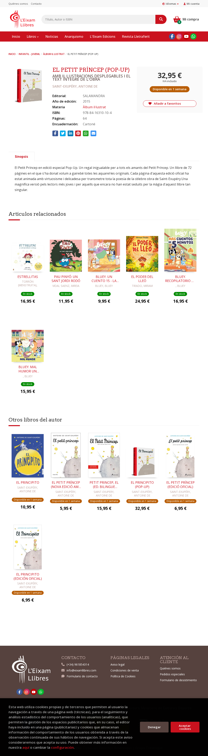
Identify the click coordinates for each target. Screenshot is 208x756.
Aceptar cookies (185, 727)
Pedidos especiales (172, 674)
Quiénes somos (18, 3)
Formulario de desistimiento (178, 680)
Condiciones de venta (124, 670)
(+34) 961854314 (78, 664)
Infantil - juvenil (29, 54)
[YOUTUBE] (186, 36)
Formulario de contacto (82, 676)
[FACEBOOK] (172, 36)
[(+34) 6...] (193, 36)
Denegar (154, 727)
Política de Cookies (122, 676)
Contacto (36, 3)
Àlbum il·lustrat (54, 54)
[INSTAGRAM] (179, 36)
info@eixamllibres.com (81, 670)
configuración (62, 747)
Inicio (12, 54)
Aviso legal (117, 664)
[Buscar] (161, 19)
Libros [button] (32, 36)
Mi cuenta (193, 3)
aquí (25, 747)
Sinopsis (21, 156)
